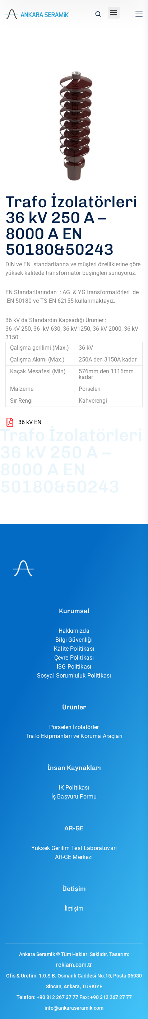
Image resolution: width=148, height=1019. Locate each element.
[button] (114, 13)
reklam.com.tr (74, 964)
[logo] (37, 13)
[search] (98, 14)
